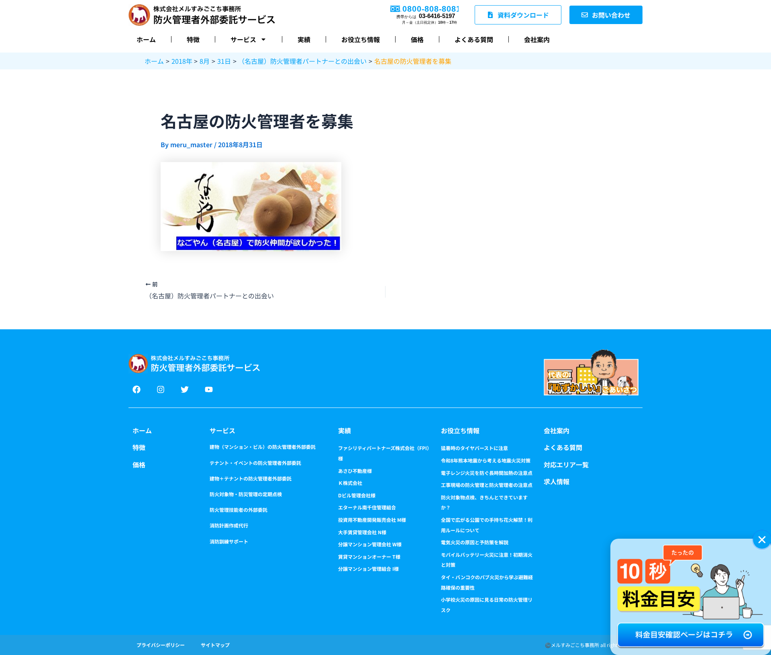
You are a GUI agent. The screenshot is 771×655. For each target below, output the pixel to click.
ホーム (146, 39)
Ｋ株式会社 (350, 482)
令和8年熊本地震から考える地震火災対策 (485, 460)
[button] (762, 540)
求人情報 (556, 481)
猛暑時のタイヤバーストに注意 (474, 447)
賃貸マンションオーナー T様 (369, 556)
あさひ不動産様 (355, 470)
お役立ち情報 (360, 39)
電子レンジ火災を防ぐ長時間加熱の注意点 (486, 472)
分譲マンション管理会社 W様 (370, 544)
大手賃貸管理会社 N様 (362, 532)
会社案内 (537, 39)
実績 (304, 39)
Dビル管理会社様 (356, 495)
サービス (243, 39)
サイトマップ (215, 644)
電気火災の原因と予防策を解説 (474, 542)
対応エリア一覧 (566, 464)
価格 (417, 39)
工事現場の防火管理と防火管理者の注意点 (486, 484)
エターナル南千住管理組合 (367, 507)
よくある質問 (474, 39)
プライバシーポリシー (161, 644)
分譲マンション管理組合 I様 (368, 568)
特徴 (193, 39)
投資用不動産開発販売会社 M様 (372, 519)
